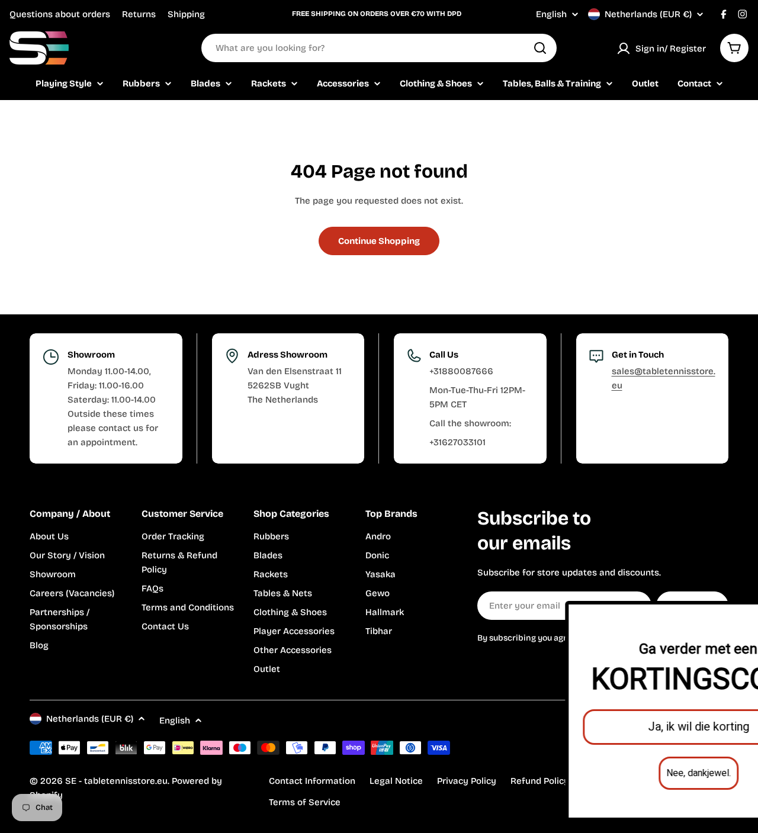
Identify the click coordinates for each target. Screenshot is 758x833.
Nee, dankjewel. (621, 773)
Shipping (186, 14)
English (551, 14)
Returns (139, 14)
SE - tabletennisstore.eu (116, 781)
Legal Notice (396, 781)
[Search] (540, 48)
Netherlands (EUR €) (648, 14)
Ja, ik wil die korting (621, 726)
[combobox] (379, 48)
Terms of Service (305, 802)
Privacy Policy (466, 781)
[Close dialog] (739, 616)
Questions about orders (59, 14)
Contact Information (312, 781)
